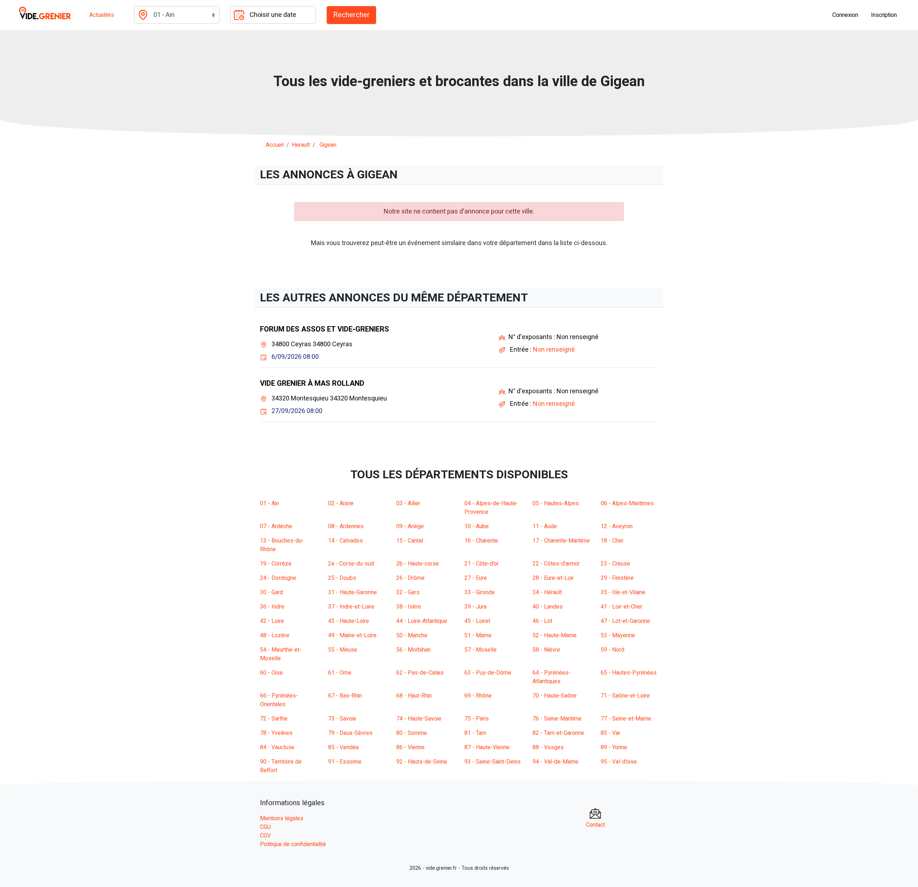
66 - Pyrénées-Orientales (279, 700)
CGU (265, 827)
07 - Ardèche (276, 526)
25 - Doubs (342, 578)
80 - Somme (411, 733)
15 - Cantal (409, 540)
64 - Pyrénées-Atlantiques (552, 677)
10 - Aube (476, 526)
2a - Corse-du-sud (351, 563)
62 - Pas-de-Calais (420, 672)
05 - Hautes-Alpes (556, 503)
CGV (265, 835)
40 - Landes (548, 606)
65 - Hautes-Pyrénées (629, 672)
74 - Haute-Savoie (418, 718)
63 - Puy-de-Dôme (487, 672)
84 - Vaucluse (277, 747)
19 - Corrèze (276, 563)
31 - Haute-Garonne (352, 592)
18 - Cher (612, 540)
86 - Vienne (410, 747)
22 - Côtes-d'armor (556, 563)
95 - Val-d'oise (619, 761)
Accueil (275, 145)
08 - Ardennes (346, 526)
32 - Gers (408, 592)
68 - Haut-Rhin (414, 695)
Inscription (884, 15)
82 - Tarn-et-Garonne (558, 733)
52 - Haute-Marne (555, 635)
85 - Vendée (343, 747)
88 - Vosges (548, 747)
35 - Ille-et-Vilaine (623, 592)
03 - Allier (408, 503)
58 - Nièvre (546, 650)
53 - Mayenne (618, 635)
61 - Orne (339, 672)
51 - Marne (478, 635)
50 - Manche (411, 635)
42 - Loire (272, 621)
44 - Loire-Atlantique (421, 621)
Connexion (845, 15)
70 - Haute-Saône (555, 695)
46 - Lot (542, 621)
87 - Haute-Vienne (487, 747)
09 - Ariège (410, 526)
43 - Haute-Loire (348, 621)
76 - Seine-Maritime (557, 718)
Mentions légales (281, 818)
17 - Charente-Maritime (561, 540)
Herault (301, 145)
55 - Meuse (342, 650)
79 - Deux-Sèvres (350, 733)
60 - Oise (271, 672)
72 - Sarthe (274, 718)
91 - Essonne (344, 761)
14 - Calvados (345, 540)
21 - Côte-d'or (481, 563)
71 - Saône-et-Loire (625, 695)
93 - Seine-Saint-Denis (492, 761)
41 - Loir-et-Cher (621, 606)
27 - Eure (475, 578)
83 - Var (610, 733)
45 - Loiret (477, 621)
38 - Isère (408, 606)
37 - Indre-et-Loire (351, 606)
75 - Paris (476, 718)
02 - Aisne (341, 503)
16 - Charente (481, 540)
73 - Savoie (342, 718)
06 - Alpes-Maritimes (627, 503)
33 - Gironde (479, 592)
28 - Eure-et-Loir (553, 578)
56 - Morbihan (413, 650)
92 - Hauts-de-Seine (421, 761)
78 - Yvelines (276, 733)
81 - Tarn (475, 733)
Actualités (101, 15)
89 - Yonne (614, 747)
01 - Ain (269, 503)
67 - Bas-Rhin (345, 695)
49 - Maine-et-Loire (352, 635)
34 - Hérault (547, 592)
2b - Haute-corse (417, 563)
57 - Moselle (480, 650)
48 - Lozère (274, 635)
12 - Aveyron (617, 526)
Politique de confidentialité (293, 844)
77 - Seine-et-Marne (626, 718)
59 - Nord (612, 650)
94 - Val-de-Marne (555, 761)
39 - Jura (475, 606)
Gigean (328, 145)
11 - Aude (545, 526)
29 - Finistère (617, 578)
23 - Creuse (615, 563)
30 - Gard (271, 592)
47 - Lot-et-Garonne (625, 621)
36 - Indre (272, 606)
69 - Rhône (478, 695)
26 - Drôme (410, 578)
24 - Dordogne (278, 578)
